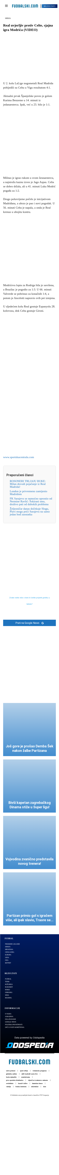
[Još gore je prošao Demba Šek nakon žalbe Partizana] (29, 729)
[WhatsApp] (40, 69)
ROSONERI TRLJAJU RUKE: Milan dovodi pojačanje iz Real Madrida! (28, 483)
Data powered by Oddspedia (29, 1037)
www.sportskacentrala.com (18, 457)
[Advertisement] (29, 140)
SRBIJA (8, 18)
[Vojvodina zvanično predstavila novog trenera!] (29, 842)
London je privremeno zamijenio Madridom (28, 493)
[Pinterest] (33, 69)
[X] (26, 69)
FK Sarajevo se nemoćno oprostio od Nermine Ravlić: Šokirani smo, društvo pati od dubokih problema (31, 501)
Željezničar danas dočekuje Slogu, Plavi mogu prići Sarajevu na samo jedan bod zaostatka (30, 511)
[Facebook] (19, 69)
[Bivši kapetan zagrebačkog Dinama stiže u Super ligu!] (29, 786)
